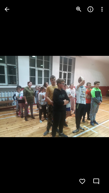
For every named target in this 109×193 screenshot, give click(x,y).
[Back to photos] (7, 9)
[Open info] (90, 9)
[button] (16, 97)
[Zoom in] (79, 9)
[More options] (102, 9)
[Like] (82, 181)
